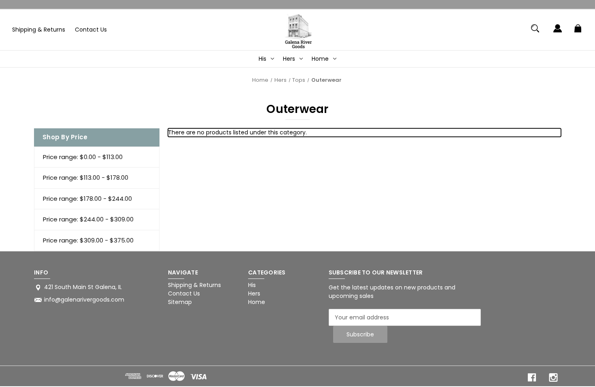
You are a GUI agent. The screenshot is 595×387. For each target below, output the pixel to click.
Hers (289, 59)
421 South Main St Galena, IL (83, 287)
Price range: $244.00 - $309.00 (88, 219)
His (262, 59)
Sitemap (180, 302)
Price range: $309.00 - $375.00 (88, 240)
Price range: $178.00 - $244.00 (87, 198)
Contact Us (91, 30)
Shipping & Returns (38, 30)
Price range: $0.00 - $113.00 (83, 157)
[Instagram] (553, 377)
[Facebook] (532, 377)
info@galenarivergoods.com (84, 300)
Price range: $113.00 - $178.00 (85, 177)
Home (320, 59)
